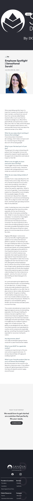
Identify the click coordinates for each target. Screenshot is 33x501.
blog (8, 56)
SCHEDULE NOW (16, 423)
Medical (19, 483)
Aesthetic (19, 486)
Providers (3, 483)
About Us (19, 495)
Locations (3, 486)
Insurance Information (7, 498)
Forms (3, 495)
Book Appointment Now (7, 489)
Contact (19, 498)
